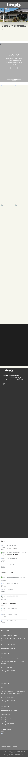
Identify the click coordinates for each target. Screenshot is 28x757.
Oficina (23, 751)
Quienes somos (7, 751)
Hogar (14, 751)
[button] (2, 5)
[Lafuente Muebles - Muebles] (14, 5)
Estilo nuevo (14, 752)
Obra (18, 751)
